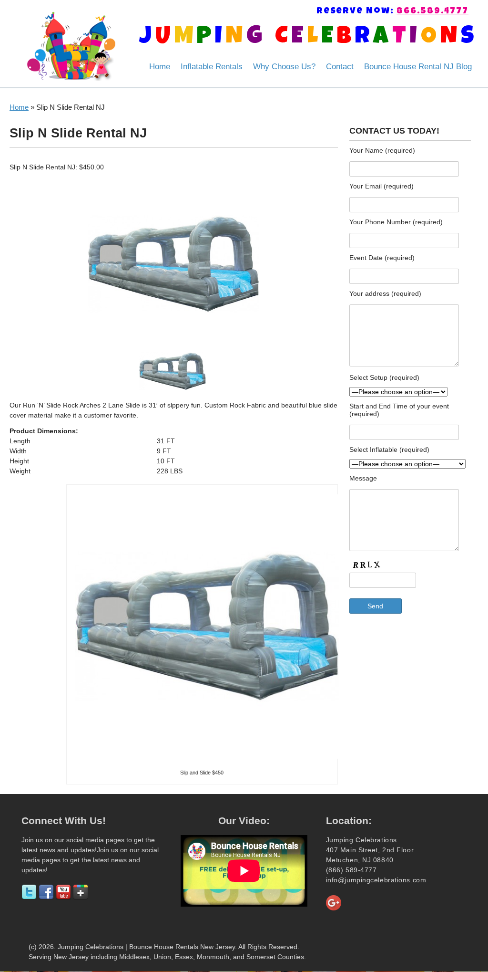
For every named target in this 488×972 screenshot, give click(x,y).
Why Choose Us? (284, 66)
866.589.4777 (432, 11)
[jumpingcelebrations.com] (71, 46)
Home (159, 66)
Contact (340, 66)
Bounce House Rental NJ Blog (418, 66)
